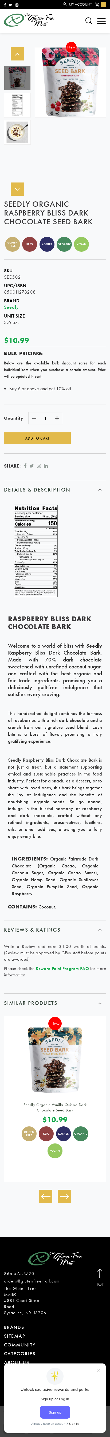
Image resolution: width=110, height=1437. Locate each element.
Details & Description (37, 489)
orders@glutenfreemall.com (32, 1281)
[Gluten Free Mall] (29, 20)
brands (14, 1327)
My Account (80, 4)
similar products (30, 1003)
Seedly (11, 307)
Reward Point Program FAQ (62, 968)
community (20, 1345)
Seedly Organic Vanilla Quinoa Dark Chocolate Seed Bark (55, 1107)
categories (20, 1353)
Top (100, 1284)
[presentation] (45, 1196)
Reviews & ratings (32, 929)
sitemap (14, 1336)
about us (16, 1362)
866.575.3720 (19, 1273)
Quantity (13, 418)
